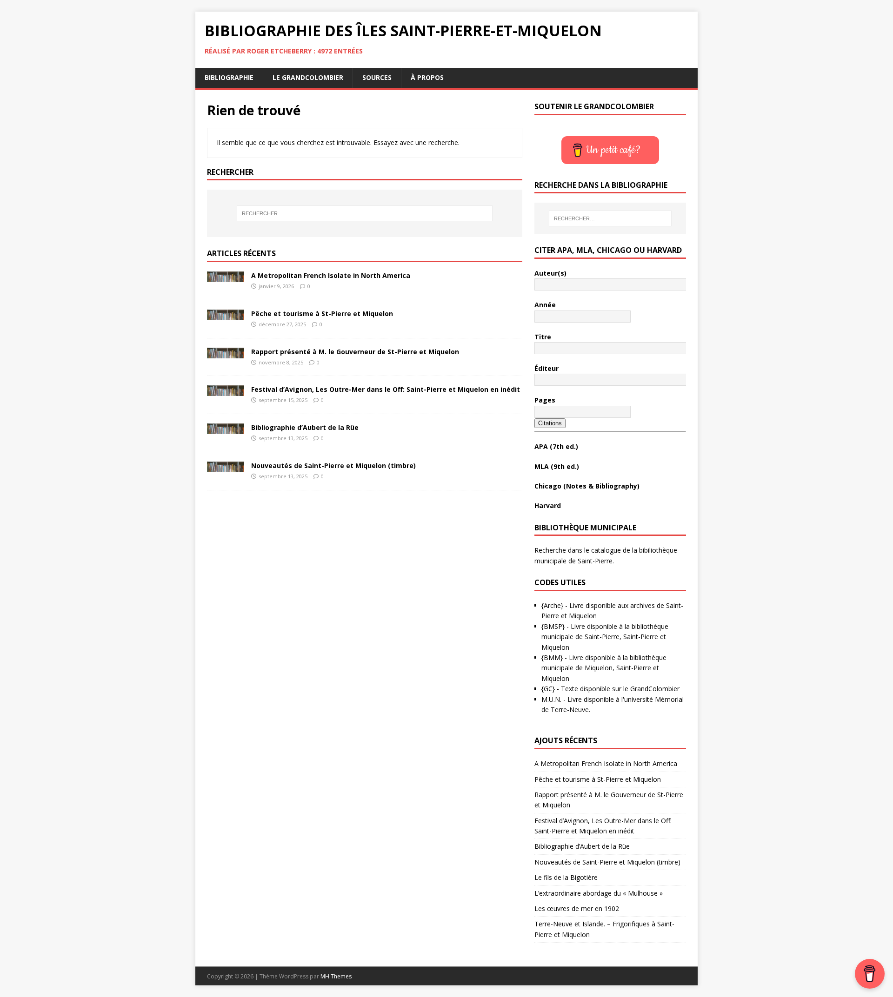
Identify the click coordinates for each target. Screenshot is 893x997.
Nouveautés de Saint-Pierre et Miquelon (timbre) (333, 465)
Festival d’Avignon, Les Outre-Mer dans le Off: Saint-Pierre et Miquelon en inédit (385, 389)
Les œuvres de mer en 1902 (576, 908)
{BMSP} (553, 626)
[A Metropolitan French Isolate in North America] (225, 276)
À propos (427, 77)
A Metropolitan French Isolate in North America (330, 275)
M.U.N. (551, 699)
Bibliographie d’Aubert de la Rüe (305, 427)
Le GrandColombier (308, 77)
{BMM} (552, 657)
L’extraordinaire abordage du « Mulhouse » (598, 893)
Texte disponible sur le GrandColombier (620, 688)
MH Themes (336, 976)
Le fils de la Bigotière (566, 877)
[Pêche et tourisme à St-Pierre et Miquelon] (225, 314)
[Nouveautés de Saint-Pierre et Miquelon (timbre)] (225, 466)
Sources (377, 77)
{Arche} (552, 605)
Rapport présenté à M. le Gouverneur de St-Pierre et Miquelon (355, 351)
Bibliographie (229, 77)
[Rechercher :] (364, 213)
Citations (550, 423)
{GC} (548, 688)
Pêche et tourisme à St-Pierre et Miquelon (322, 313)
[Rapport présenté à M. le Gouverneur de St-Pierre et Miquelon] (225, 352)
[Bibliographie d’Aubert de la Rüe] (225, 428)
